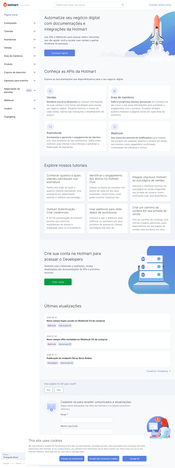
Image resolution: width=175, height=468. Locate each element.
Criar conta (58, 282)
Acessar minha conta (160, 4)
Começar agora (60, 53)
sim (48, 390)
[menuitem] (20, 15)
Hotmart (10, 4)
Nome (69, 426)
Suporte (6, 463)
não (59, 390)
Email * (64, 414)
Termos (18, 463)
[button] (75, 102)
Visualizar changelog (157, 371)
